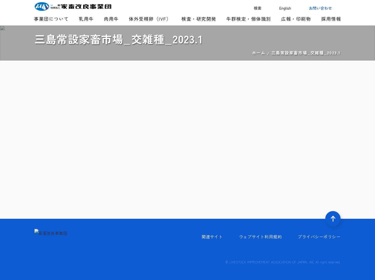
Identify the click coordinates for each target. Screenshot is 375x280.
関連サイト (212, 237)
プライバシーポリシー (319, 237)
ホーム (259, 53)
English (285, 8)
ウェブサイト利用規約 (260, 237)
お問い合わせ (320, 8)
